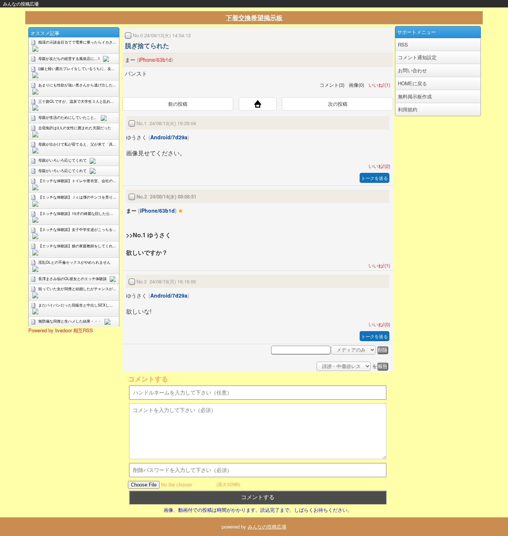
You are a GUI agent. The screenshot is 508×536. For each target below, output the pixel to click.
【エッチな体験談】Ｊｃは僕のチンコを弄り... (77, 197)
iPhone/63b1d (155, 59)
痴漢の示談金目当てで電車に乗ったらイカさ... (77, 42)
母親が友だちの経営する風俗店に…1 (69, 58)
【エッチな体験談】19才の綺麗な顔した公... (75, 213)
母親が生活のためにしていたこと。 (68, 117)
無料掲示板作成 (415, 96)
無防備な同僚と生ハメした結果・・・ (70, 321)
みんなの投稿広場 (21, 3)
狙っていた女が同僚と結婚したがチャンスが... (77, 288)
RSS (403, 44)
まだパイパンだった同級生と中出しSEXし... (75, 305)
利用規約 (407, 109)
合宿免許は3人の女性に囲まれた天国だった (74, 127)
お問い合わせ (412, 70)
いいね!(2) (378, 165)
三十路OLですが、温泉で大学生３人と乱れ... (76, 101)
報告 (383, 366)
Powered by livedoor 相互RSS (60, 330)
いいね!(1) (378, 84)
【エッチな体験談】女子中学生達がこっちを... (77, 229)
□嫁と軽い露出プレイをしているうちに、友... (76, 68)
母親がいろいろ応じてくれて (62, 160)
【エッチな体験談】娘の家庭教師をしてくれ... (77, 245)
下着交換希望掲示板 (254, 17)
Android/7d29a (168, 137)
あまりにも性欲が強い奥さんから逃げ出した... (77, 85)
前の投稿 (177, 103)
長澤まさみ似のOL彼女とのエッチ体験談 (72, 278)
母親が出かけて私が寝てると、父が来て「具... (77, 144)
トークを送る (374, 178)
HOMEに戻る (412, 83)
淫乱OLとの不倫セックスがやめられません (74, 262)
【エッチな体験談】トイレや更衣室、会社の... (77, 180)
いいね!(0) (378, 324)
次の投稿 (337, 103)
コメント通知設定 (417, 57)
